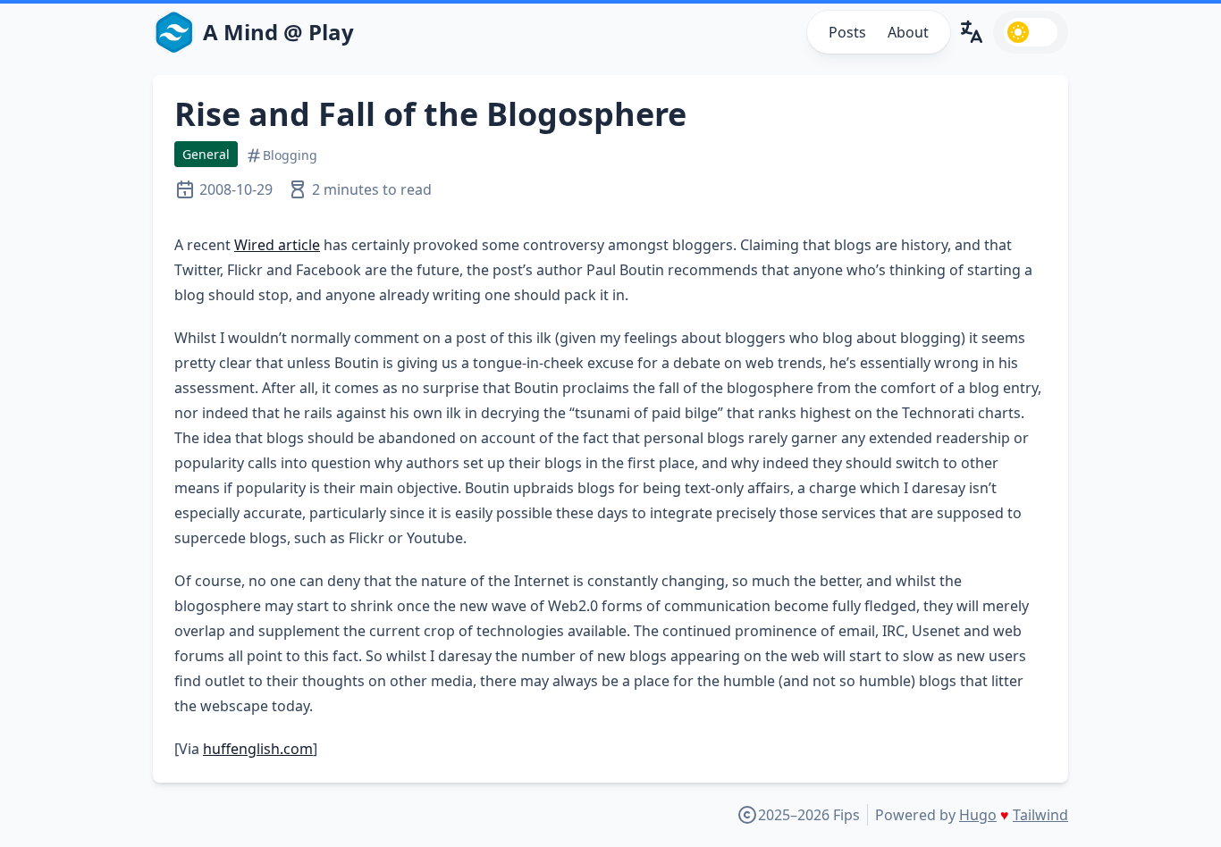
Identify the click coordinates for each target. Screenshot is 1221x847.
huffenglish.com (258, 749)
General (206, 154)
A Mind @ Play (278, 32)
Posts (847, 32)
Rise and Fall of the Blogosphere (430, 114)
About (908, 32)
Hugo (978, 815)
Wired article (277, 245)
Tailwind (1040, 815)
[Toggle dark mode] (1030, 32)
